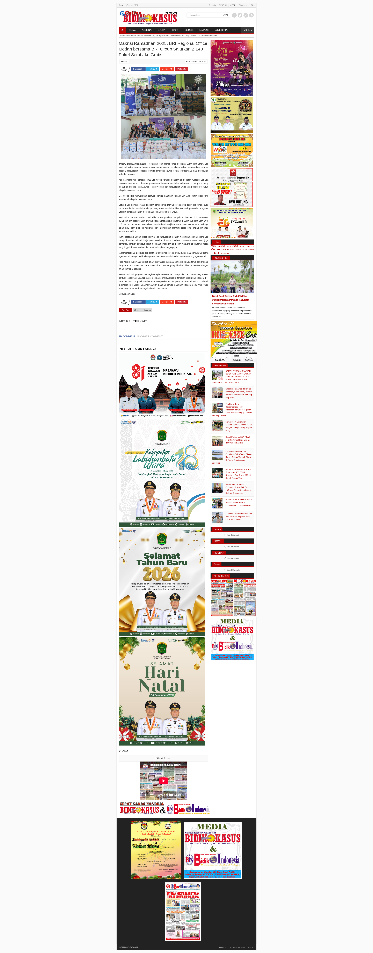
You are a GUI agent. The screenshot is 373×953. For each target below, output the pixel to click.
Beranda (212, 5)
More (247, 30)
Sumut (215, 253)
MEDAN (132, 30)
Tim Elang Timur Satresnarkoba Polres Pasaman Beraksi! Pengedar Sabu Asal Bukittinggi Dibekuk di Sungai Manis (232, 410)
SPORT (176, 30)
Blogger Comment (150, 336)
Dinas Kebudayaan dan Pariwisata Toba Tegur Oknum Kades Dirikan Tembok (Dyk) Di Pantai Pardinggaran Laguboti (232, 457)
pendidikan (224, 253)
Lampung (250, 246)
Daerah (221, 246)
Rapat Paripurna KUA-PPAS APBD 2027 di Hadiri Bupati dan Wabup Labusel (238, 440)
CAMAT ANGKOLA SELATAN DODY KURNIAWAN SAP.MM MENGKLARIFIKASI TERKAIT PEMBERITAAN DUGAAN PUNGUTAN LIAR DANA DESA (231, 377)
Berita (124, 62)
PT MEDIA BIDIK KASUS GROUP (240, 947)
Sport (237, 250)
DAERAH (162, 30)
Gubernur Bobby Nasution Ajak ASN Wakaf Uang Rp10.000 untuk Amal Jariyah (239, 517)
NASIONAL (147, 30)
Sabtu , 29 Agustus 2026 (128, 5)
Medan (215, 249)
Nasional (225, 249)
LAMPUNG (204, 30)
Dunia (229, 246)
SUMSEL (189, 30)
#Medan (147, 310)
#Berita (137, 310)
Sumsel (251, 250)
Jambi (235, 246)
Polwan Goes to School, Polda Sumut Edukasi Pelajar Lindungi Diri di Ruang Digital (239, 502)
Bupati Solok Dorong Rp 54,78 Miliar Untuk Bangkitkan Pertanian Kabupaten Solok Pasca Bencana (230, 300)
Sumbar (243, 249)
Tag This (125, 310)
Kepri (242, 246)
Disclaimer (243, 5)
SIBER (233, 5)
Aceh (213, 246)
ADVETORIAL (221, 30)
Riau (232, 249)
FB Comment (127, 336)
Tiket (253, 5)
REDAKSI (223, 5)
